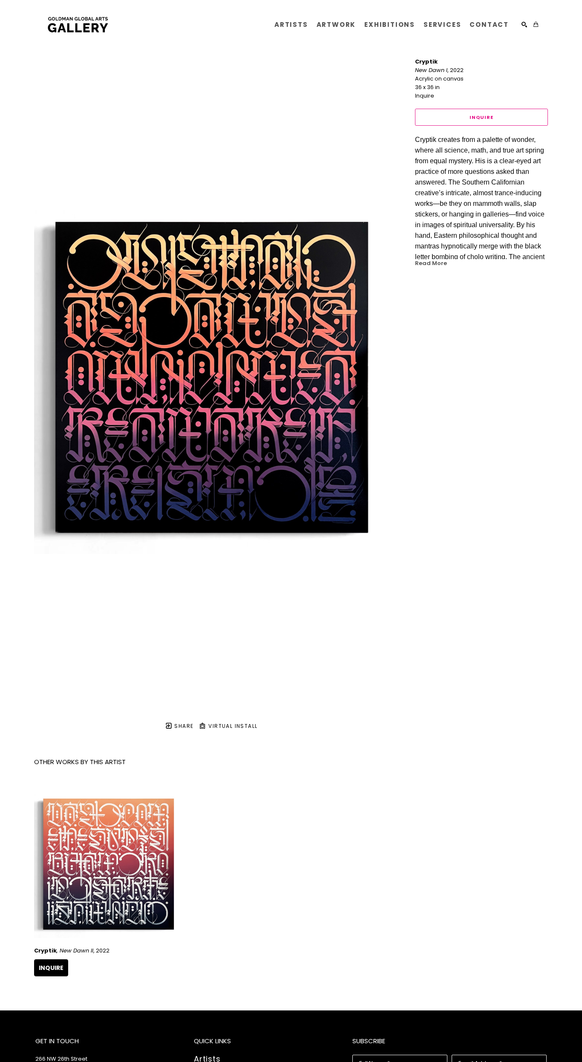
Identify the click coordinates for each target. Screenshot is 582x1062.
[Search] (524, 24)
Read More (431, 263)
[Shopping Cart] (535, 24)
